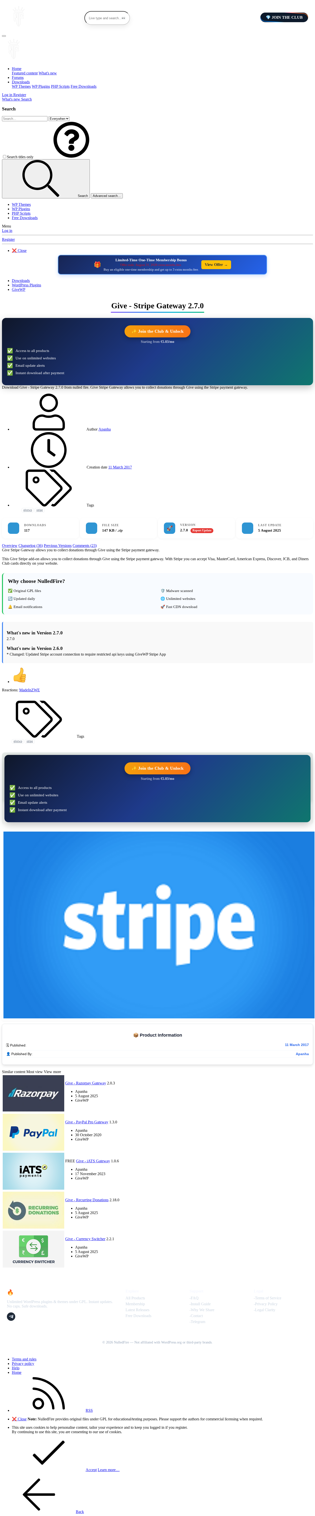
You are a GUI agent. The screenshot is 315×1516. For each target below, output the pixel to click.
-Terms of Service (267, 1298)
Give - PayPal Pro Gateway (86, 1122)
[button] (71, 157)
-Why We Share (201, 1310)
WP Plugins (41, 86)
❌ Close (19, 250)
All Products (135, 1298)
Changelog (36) (30, 545)
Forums (18, 77)
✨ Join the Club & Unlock (157, 331)
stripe (39, 510)
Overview (9, 545)
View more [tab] (52, 1072)
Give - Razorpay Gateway (85, 1083)
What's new (48, 73)
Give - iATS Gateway (93, 1161)
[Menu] (4, 36)
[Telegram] (11, 1316)
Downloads (21, 82)
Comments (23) (85, 545)
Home (16, 69)
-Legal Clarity (264, 1310)
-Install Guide (200, 1304)
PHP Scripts (60, 86)
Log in (7, 230)
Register (8, 239)
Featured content (25, 73)
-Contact (196, 1316)
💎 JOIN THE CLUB (284, 17)
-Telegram (197, 1322)
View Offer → (216, 264)
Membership (135, 1304)
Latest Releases (137, 1310)
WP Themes (21, 86)
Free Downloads (83, 86)
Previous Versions (58, 545)
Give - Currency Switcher (85, 1239)
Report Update (201, 530)
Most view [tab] (34, 1072)
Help (15, 1368)
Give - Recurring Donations (87, 1200)
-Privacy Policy (266, 1304)
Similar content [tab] (13, 1072)
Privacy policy (23, 1363)
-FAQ (194, 1298)
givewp (27, 510)
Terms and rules (24, 1359)
